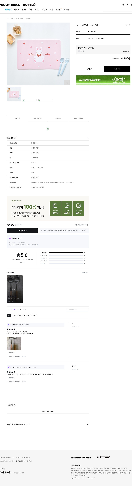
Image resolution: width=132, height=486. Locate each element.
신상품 (24, 10)
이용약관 (11, 461)
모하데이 (8, 10)
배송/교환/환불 (78, 118)
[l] (84, 457)
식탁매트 (28, 18)
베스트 (16, 10)
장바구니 (90, 69)
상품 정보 (17, 118)
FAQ (23, 457)
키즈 (12, 18)
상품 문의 (58, 118)
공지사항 (18, 457)
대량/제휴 (66, 10)
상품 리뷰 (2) (37, 118)
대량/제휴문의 (4, 461)
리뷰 (51, 10)
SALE (37, 10)
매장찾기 (29, 461)
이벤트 (44, 10)
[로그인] (123, 4)
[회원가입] (127, 4)
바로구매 (117, 69)
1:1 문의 (28, 457)
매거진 (58, 10)
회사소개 (2, 457)
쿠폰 (30, 10)
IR (13, 457)
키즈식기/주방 (19, 18)
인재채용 (8, 457)
